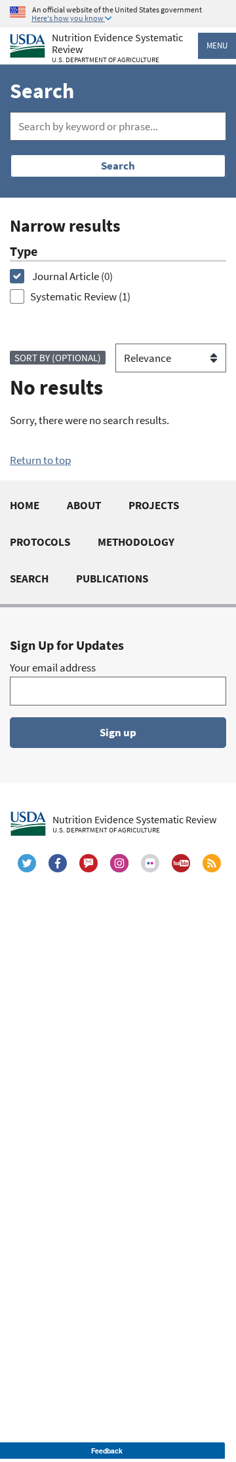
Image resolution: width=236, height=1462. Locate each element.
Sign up (118, 732)
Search (118, 165)
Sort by (57, 357)
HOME (24, 505)
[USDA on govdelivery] (88, 863)
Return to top (40, 460)
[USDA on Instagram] (119, 863)
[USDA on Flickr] (150, 863)
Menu (216, 45)
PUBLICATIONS (112, 578)
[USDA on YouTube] (181, 863)
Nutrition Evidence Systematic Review (117, 47)
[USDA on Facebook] (57, 863)
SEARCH (29, 578)
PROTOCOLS (40, 542)
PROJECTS (153, 505)
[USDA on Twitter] (26, 863)
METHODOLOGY (136, 542)
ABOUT (84, 505)
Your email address (53, 667)
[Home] (27, 46)
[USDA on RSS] (211, 863)
